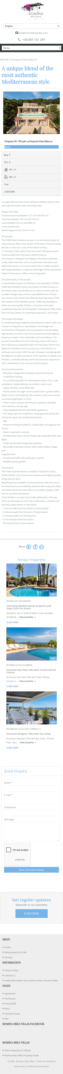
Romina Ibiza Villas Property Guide (22, 1055)
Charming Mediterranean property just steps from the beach (28, 607)
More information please (31, 869)
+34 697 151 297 (33, 39)
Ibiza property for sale (15, 952)
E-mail (8, 795)
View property (26, 616)
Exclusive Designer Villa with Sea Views (28, 733)
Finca (7, 1008)
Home (8, 947)
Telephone (10, 807)
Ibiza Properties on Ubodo (18, 1050)
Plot (7, 1018)
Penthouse (10, 998)
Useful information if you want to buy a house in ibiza (31, 980)
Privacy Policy (11, 970)
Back (7, 147)
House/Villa (10, 1003)
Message (9, 819)
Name (8, 782)
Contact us (10, 975)
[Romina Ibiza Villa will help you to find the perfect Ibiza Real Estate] (31, 11)
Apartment (10, 993)
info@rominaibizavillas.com (33, 33)
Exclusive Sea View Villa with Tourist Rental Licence (31, 671)
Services (9, 957)
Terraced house (12, 1013)
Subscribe (31, 913)
